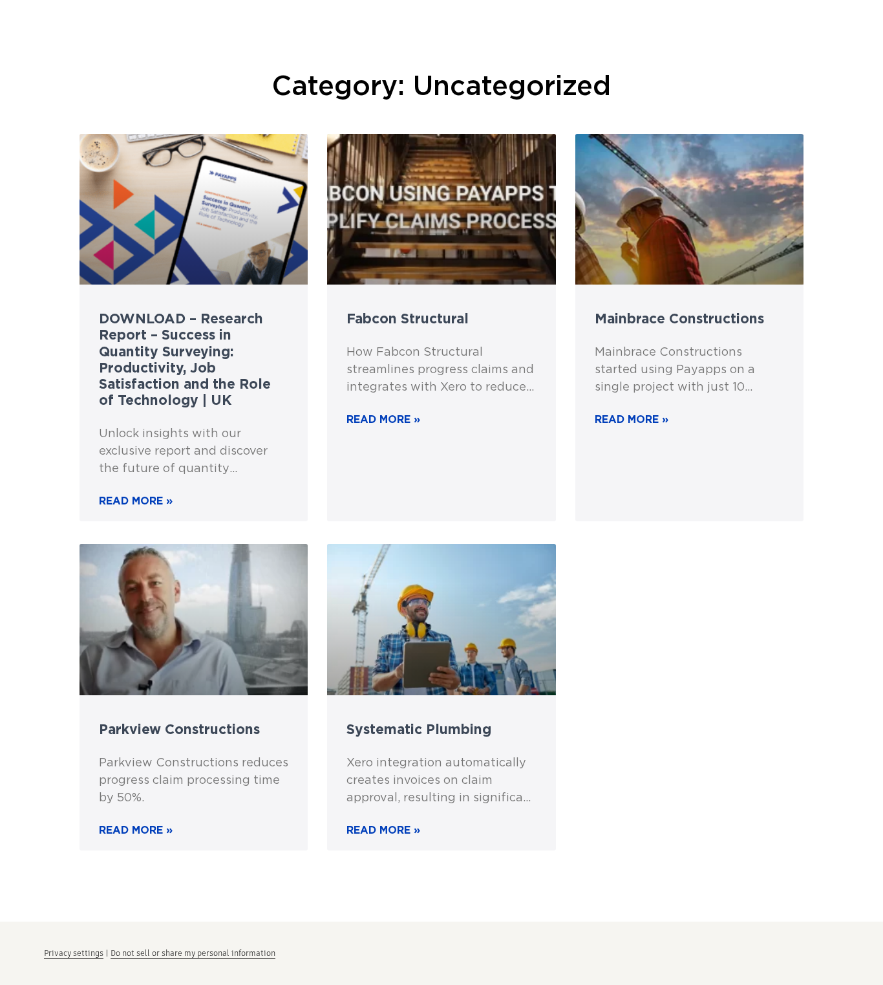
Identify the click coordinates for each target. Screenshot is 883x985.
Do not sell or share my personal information (193, 952)
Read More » (136, 500)
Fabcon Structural (407, 318)
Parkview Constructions (179, 729)
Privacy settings (73, 952)
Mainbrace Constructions (679, 318)
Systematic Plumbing (418, 729)
